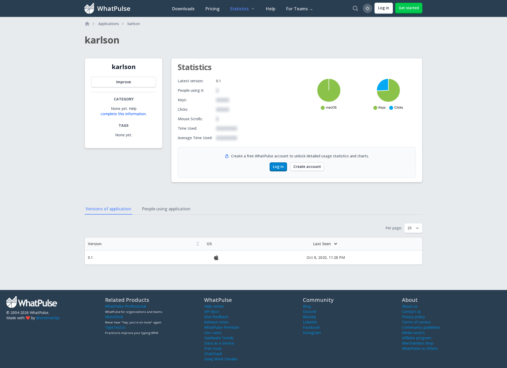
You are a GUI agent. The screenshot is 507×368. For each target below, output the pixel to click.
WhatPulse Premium (221, 327)
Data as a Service (219, 343)
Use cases (213, 332)
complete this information (123, 113)
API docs (211, 311)
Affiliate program (416, 337)
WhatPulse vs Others (420, 348)
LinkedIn (310, 322)
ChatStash (213, 353)
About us (409, 306)
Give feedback (216, 316)
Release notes (216, 322)
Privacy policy (413, 316)
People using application (166, 209)
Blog (307, 306)
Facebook (311, 327)
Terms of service (416, 322)
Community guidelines (421, 327)
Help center (214, 306)
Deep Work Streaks (220, 358)
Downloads (183, 9)
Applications (108, 23)
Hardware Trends (219, 337)
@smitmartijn (48, 317)
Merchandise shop (417, 343)
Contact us (411, 311)
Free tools (213, 348)
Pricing (212, 9)
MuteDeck (114, 316)
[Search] (355, 8)
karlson (134, 23)
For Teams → (299, 9)
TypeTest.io (115, 327)
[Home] (87, 23)
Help (270, 9)
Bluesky (309, 316)
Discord (309, 311)
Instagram (312, 332)
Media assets (413, 332)
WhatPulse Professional (125, 306)
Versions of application (108, 209)
